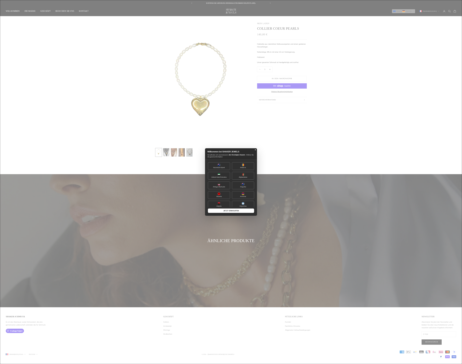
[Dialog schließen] (255, 149)
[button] (219, 166)
